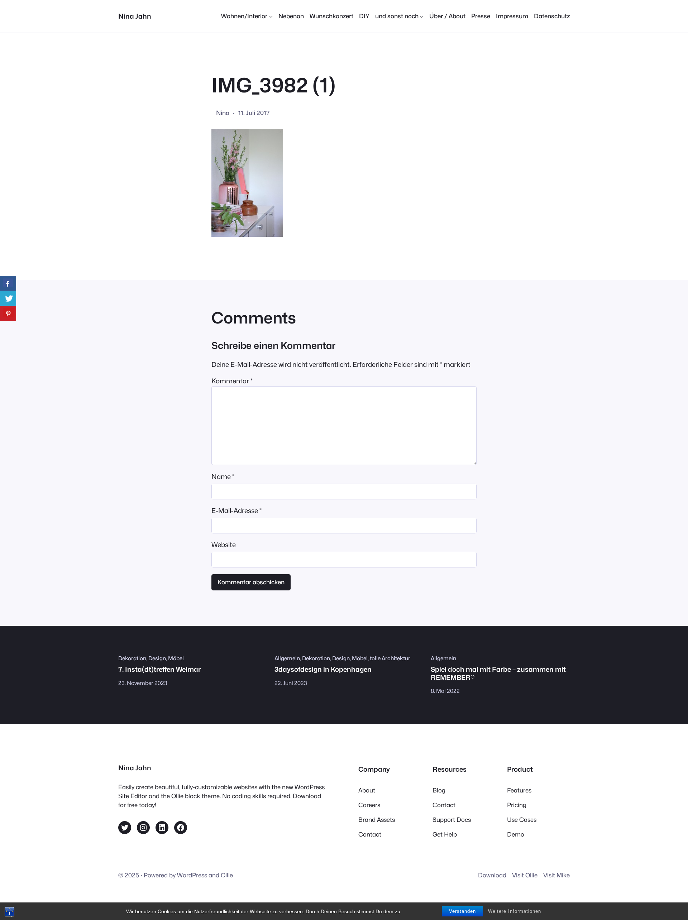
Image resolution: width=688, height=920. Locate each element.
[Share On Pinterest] (8, 313)
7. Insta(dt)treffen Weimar (159, 669)
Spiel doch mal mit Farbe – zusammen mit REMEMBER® (498, 673)
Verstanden (462, 911)
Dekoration (132, 658)
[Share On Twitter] (8, 298)
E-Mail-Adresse (236, 510)
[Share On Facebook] (8, 283)
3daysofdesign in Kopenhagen (323, 669)
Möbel (176, 658)
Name (222, 476)
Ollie (227, 875)
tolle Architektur (390, 658)
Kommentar (232, 381)
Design (157, 658)
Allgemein (287, 658)
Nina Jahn (134, 16)
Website (223, 544)
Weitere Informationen (514, 911)
